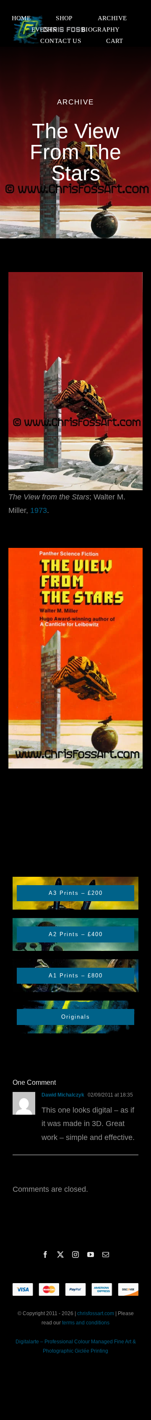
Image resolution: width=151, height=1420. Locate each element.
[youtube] (90, 1254)
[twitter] (60, 1254)
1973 (38, 510)
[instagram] (75, 1254)
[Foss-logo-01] (49, 16)
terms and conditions (85, 1323)
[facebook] (45, 1254)
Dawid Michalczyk (63, 1095)
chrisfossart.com (96, 1313)
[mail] (105, 1254)
